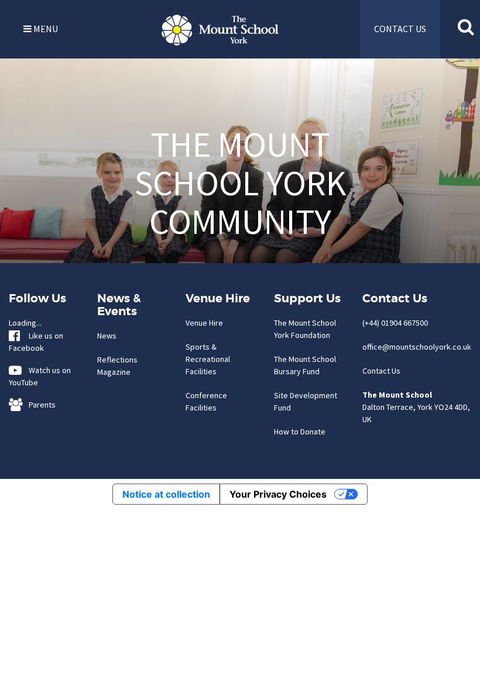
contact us (400, 28)
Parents (39, 404)
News (106, 335)
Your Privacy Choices (278, 494)
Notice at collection (166, 494)
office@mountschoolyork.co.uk (416, 346)
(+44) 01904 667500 (395, 323)
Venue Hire (204, 323)
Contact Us (381, 370)
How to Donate (299, 431)
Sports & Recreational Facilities (208, 359)
